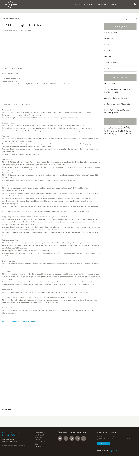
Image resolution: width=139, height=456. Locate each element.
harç (113, 127)
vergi (117, 131)
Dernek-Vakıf (109, 51)
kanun (128, 131)
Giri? (116, 451)
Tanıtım (113, 4)
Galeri (37, 444)
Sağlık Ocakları (110, 63)
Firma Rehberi (79, 4)
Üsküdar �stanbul (10, 4)
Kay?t (111, 451)
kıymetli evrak (119, 134)
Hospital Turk (110, 84)
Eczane (107, 69)
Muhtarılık (108, 39)
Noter (35, 322)
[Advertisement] (51, 52)
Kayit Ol (103, 443)
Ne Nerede (6, 322)
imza (128, 133)
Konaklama (103, 4)
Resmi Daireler (110, 33)
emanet (108, 134)
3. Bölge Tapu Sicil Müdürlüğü (117, 104)
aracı (122, 131)
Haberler (38, 446)
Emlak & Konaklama (41, 442)
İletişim (37, 439)
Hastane (107, 57)
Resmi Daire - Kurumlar (22, 322)
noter (106, 128)
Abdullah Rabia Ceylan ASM (116, 98)
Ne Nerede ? (91, 4)
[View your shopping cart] (135, 4)
